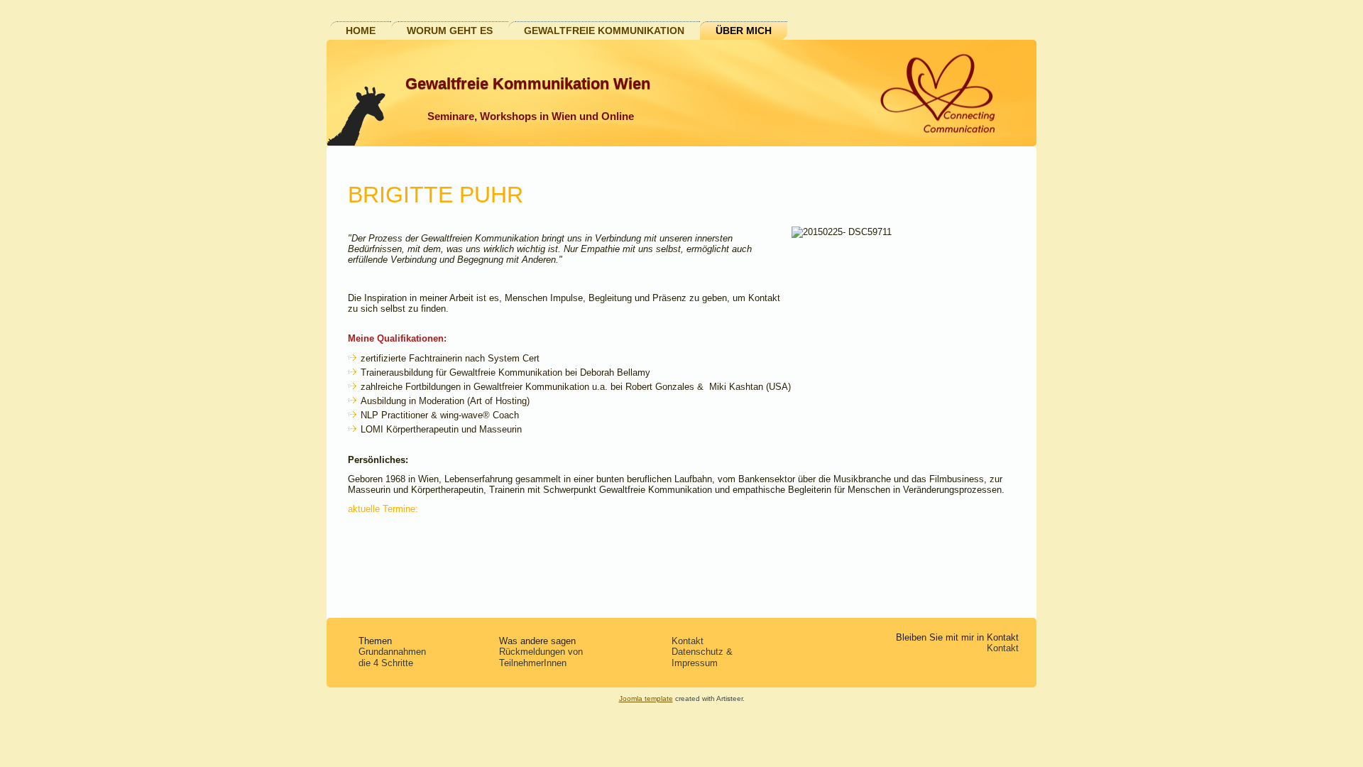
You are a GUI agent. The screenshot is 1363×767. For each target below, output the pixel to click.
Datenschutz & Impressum (702, 657)
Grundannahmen (392, 651)
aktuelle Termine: (383, 509)
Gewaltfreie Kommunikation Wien (527, 83)
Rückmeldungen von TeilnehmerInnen (541, 657)
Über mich (744, 30)
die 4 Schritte (385, 663)
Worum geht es (450, 30)
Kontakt (688, 641)
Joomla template (646, 698)
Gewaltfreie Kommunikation (604, 30)
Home (361, 30)
